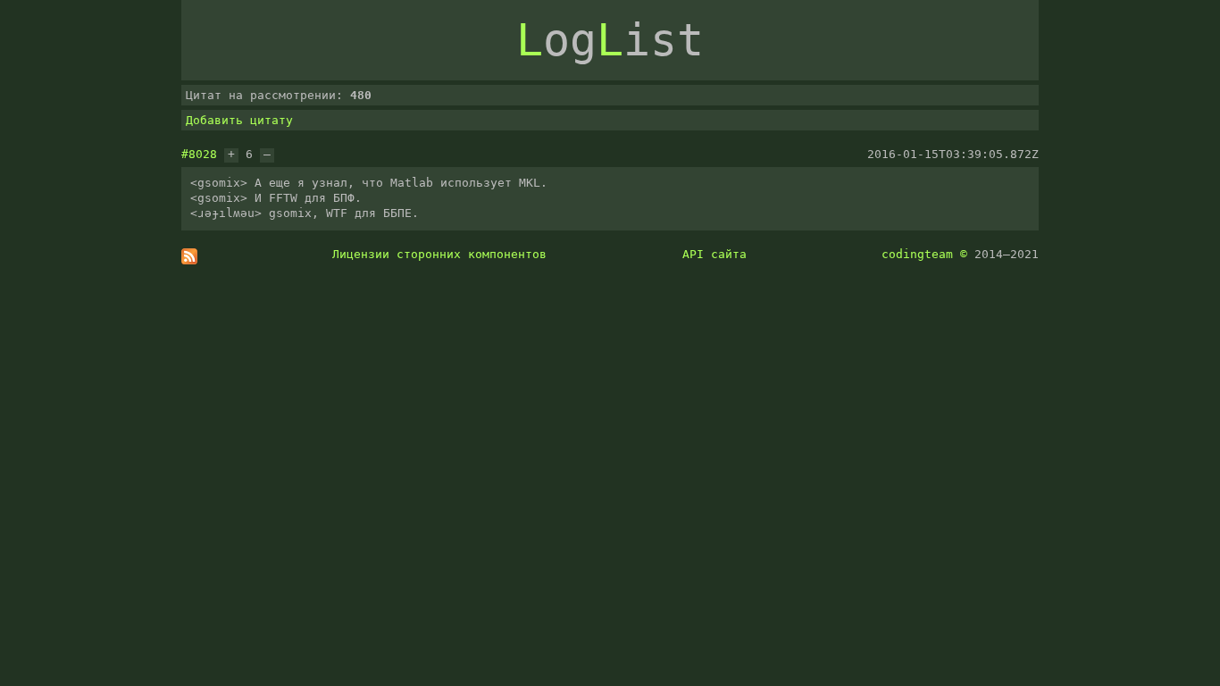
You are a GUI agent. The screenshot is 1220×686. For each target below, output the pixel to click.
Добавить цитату (239, 120)
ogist (610, 40)
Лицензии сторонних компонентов (439, 254)
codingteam (917, 254)
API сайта (714, 254)
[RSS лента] (189, 260)
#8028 (199, 154)
